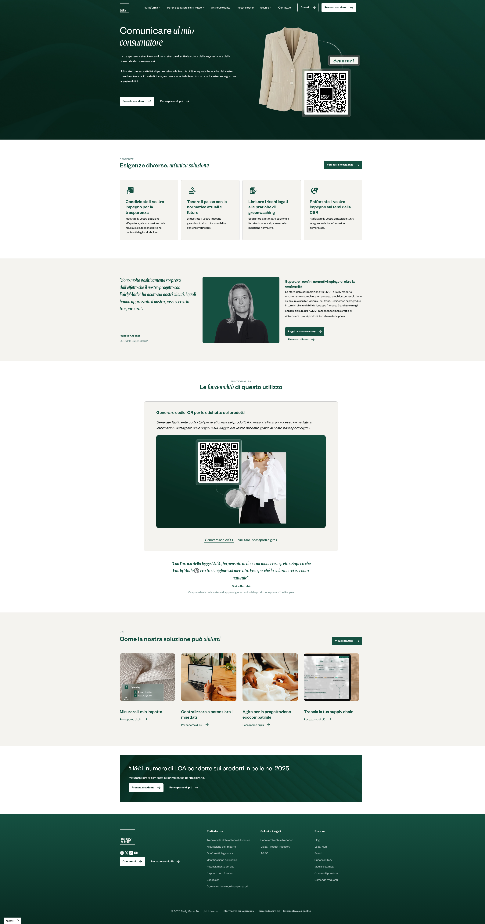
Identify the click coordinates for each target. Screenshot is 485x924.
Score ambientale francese (276, 840)
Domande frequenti (326, 879)
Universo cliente (220, 7)
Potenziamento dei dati (220, 866)
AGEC (264, 853)
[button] (152, 7)
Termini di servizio (268, 911)
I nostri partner (245, 7)
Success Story (323, 859)
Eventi (318, 853)
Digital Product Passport (275, 846)
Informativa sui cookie (297, 911)
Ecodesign (213, 879)
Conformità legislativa (220, 853)
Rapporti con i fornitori (220, 873)
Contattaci (284, 7)
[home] (124, 8)
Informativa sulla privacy (238, 911)
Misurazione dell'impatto (221, 846)
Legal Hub (320, 846)
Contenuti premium (326, 873)
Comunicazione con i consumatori (227, 886)
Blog (317, 840)
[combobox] (12, 921)
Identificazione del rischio (222, 859)
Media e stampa (324, 866)
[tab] (219, 540)
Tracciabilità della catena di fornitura (228, 840)
